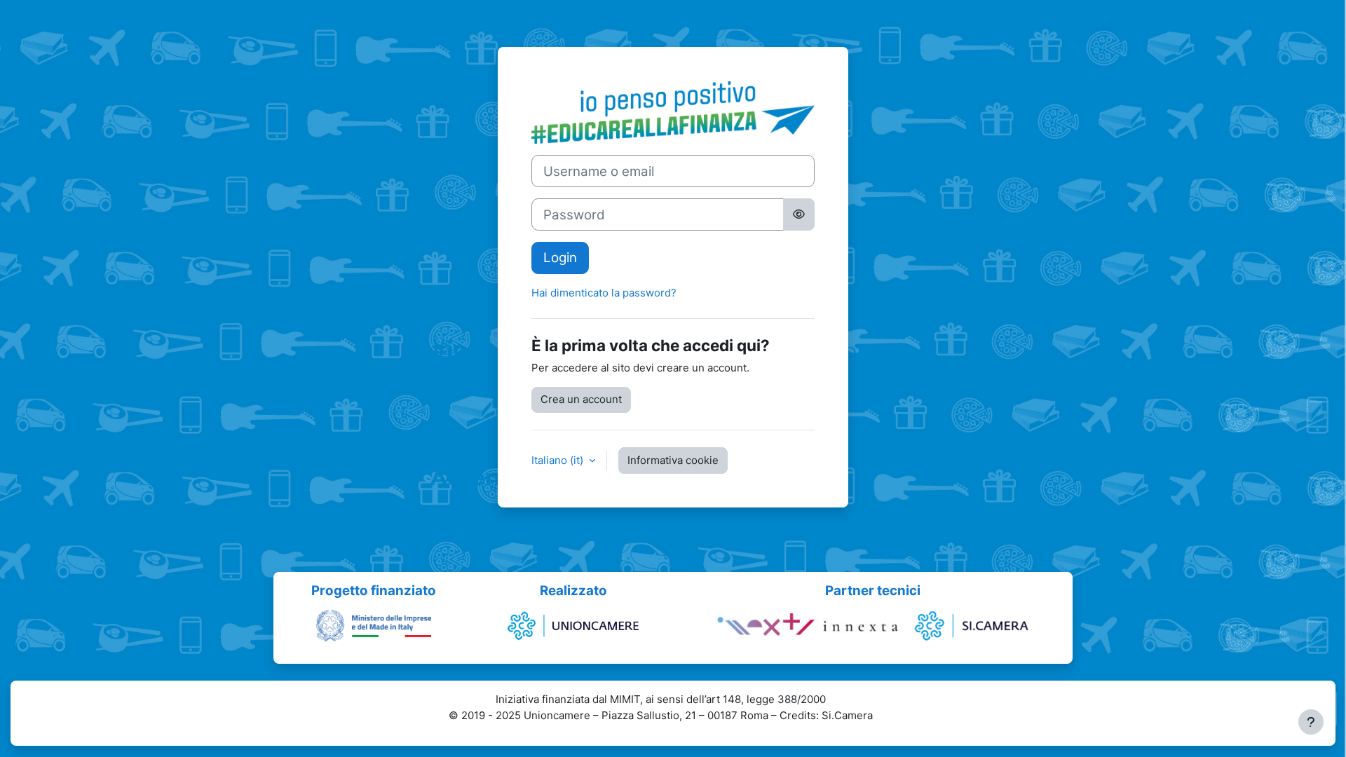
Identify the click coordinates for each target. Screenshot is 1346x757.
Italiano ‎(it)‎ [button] (558, 460)
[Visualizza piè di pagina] (1311, 722)
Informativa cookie (673, 460)
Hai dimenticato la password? (604, 292)
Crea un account (581, 399)
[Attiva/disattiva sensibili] (799, 214)
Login (560, 258)
